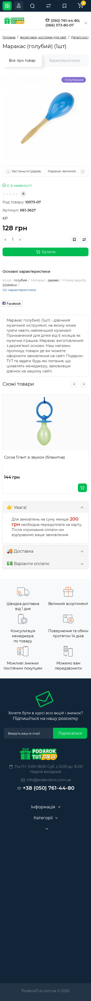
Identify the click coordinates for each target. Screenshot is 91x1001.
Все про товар (22, 60)
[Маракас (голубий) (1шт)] (45, 117)
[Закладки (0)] (64, 6)
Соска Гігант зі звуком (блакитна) (34, 457)
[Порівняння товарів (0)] (48, 6)
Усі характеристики (19, 290)
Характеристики (64, 60)
